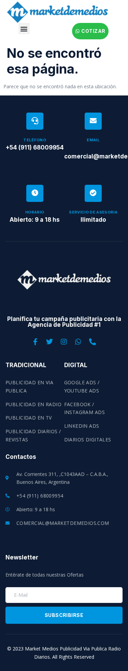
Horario (34, 212)
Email (93, 140)
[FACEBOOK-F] (35, 341)
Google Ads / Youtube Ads (82, 386)
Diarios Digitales (87, 439)
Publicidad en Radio (33, 404)
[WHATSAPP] (78, 341)
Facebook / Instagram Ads (84, 408)
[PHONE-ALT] (92, 341)
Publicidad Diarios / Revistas (33, 435)
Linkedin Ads (81, 426)
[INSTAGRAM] (64, 341)
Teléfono (34, 140)
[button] (24, 28)
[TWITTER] (49, 341)
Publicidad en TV (28, 417)
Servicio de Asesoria (93, 212)
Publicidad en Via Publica (29, 386)
